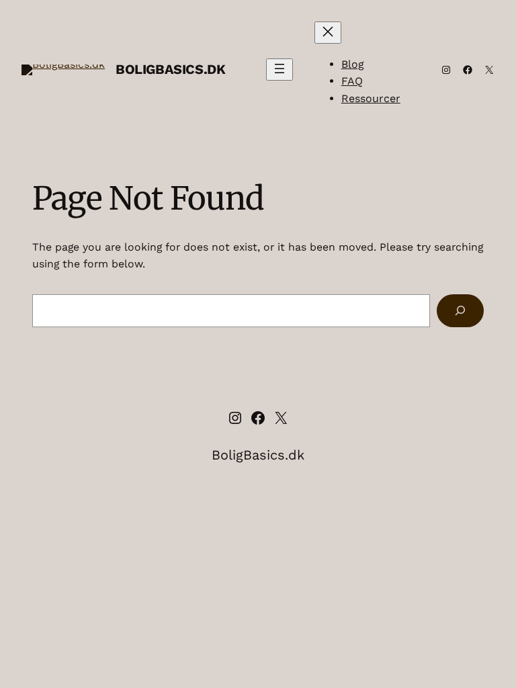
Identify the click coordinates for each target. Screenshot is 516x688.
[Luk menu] (327, 33)
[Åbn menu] (279, 69)
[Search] (460, 310)
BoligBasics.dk (170, 69)
